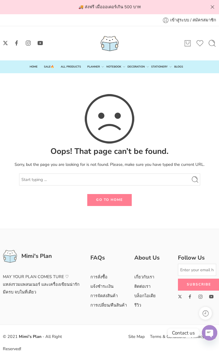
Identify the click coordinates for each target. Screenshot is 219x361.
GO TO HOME (109, 199)
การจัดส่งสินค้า (104, 296)
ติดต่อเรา (142, 286)
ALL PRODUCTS (71, 66)
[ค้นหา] (212, 43)
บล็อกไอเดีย (145, 296)
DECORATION (136, 66)
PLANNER (93, 66)
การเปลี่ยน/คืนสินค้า (108, 305)
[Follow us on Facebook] (16, 43)
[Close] (212, 7)
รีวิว (137, 305)
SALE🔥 (49, 66)
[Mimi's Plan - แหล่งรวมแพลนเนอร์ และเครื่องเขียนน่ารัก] (109, 43)
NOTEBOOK (113, 66)
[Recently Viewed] (205, 313)
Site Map (136, 336)
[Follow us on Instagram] (28, 43)
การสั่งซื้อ (99, 277)
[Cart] (188, 43)
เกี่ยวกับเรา (144, 277)
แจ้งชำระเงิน (101, 286)
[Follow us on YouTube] (40, 43)
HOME (34, 66)
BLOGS (178, 66)
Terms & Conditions (168, 336)
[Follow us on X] (5, 43)
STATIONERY (159, 66)
